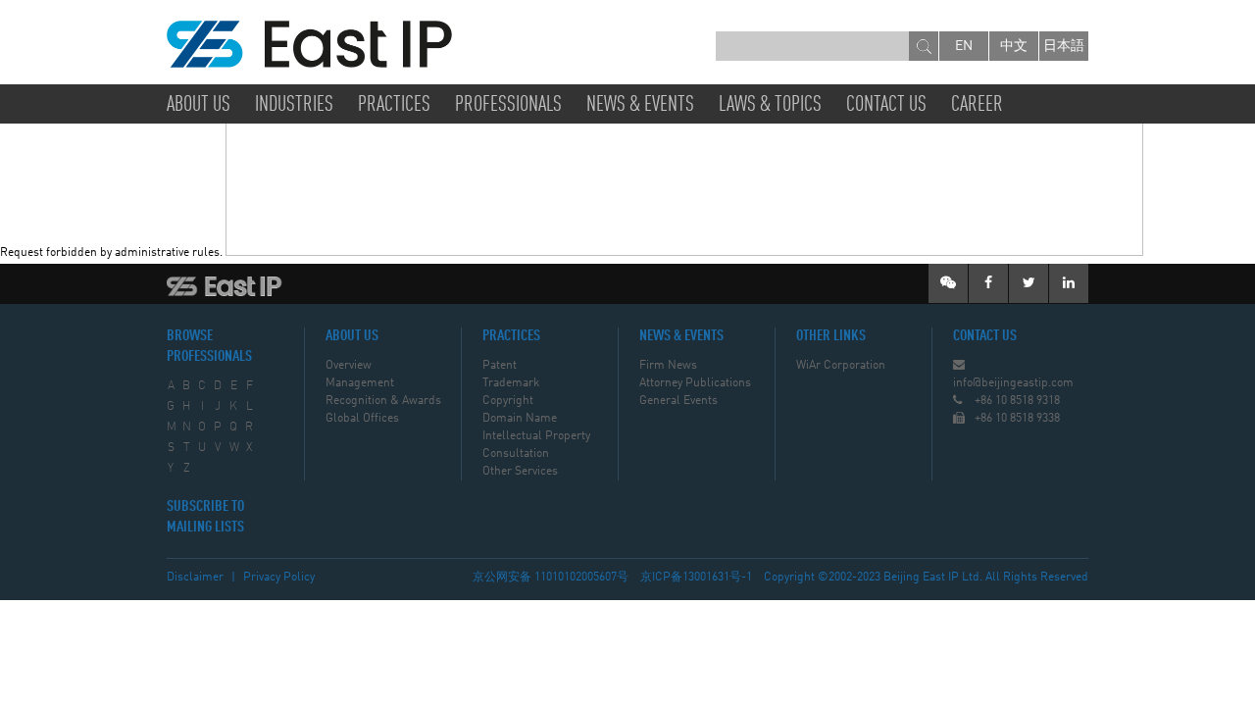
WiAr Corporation (840, 366)
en (964, 46)
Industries (294, 105)
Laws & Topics (770, 105)
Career (977, 105)
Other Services (520, 472)
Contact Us (886, 105)
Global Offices (362, 419)
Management (360, 383)
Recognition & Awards (383, 401)
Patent (499, 366)
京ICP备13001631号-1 (696, 577)
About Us (198, 105)
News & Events (640, 105)
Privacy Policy (279, 577)
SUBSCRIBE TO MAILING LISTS (205, 517)
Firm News (668, 366)
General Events (678, 401)
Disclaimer (195, 577)
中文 (1014, 46)
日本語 (1063, 46)
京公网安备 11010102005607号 (550, 577)
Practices (394, 105)
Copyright (507, 401)
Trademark (510, 383)
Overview (349, 366)
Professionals (508, 105)
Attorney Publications (695, 383)
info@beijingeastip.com (1013, 383)
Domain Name (519, 419)
